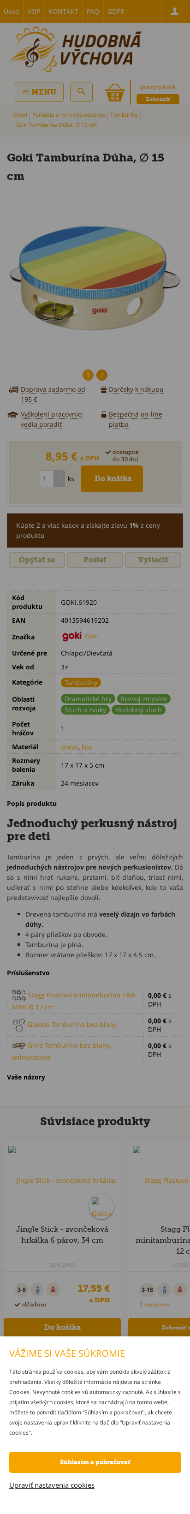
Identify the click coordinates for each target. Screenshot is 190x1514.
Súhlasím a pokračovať (95, 1462)
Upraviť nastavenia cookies (52, 1485)
